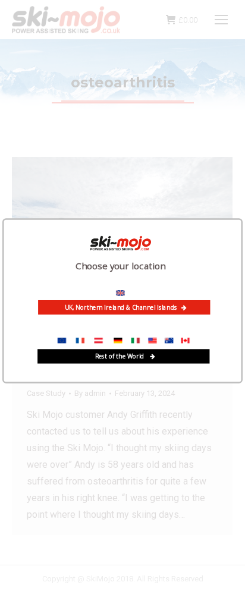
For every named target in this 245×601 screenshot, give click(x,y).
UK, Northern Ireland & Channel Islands (121, 307)
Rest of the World (120, 356)
